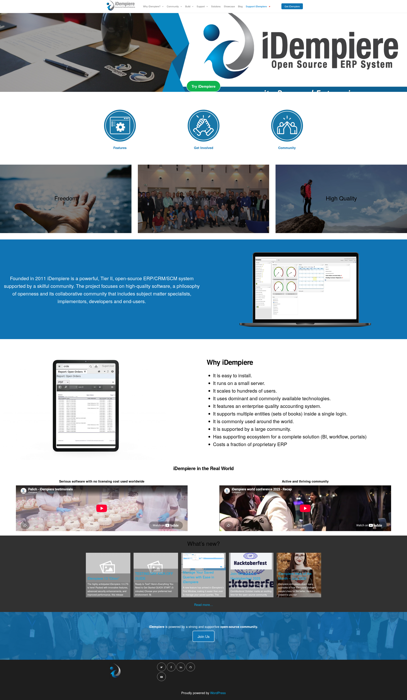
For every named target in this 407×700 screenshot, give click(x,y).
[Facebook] (171, 667)
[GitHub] (190, 667)
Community (173, 6)
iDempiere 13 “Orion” (103, 578)
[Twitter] (161, 667)
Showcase (229, 6)
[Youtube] (161, 676)
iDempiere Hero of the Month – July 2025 (295, 576)
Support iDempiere (256, 6)
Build (187, 6)
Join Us (204, 636)
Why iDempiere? (151, 6)
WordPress (218, 692)
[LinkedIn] (180, 667)
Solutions (216, 6)
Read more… (203, 604)
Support (201, 6)
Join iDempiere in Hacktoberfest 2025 (245, 576)
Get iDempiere (292, 6)
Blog (240, 6)
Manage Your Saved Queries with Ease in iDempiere (198, 577)
